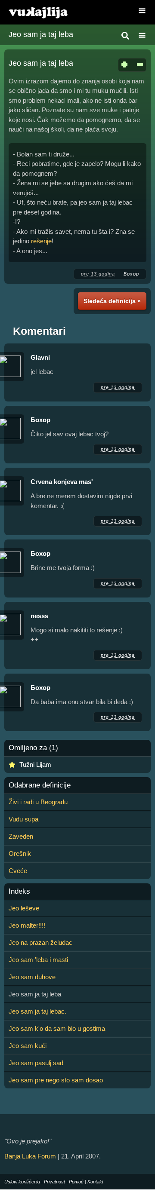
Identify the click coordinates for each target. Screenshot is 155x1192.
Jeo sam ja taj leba (41, 34)
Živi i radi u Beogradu (38, 802)
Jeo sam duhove (32, 977)
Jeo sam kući (27, 1045)
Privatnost (54, 1181)
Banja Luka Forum (30, 1156)
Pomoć (76, 1181)
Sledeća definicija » (112, 300)
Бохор (131, 273)
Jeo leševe (24, 908)
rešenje (41, 241)
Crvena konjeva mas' (62, 481)
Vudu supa (23, 819)
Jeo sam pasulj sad (36, 1062)
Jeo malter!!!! (27, 925)
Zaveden (21, 836)
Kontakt (95, 1181)
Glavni (40, 357)
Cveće (18, 870)
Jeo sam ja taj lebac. (37, 1011)
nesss (39, 615)
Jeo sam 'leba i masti (38, 959)
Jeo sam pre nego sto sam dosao (56, 1080)
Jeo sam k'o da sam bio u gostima (57, 1028)
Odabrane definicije (40, 785)
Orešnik (20, 853)
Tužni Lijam (35, 764)
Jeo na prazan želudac (40, 942)
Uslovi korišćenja (22, 1181)
